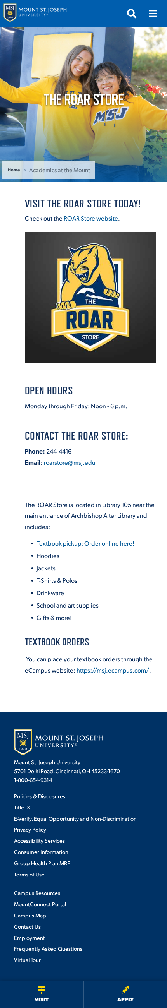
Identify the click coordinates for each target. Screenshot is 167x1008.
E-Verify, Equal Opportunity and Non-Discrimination (75, 818)
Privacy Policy (30, 829)
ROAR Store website (91, 218)
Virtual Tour (27, 959)
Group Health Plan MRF (42, 862)
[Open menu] (152, 13)
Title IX (22, 807)
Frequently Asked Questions (48, 948)
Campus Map (30, 915)
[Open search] (131, 13)
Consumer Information (41, 851)
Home (14, 170)
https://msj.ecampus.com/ (113, 670)
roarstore (70, 462)
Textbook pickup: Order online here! (85, 543)
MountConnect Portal (40, 903)
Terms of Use (29, 874)
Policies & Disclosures (39, 795)
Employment (29, 937)
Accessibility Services (39, 840)
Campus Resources (37, 892)
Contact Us (27, 926)
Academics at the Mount (59, 169)
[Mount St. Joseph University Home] (35, 13)
